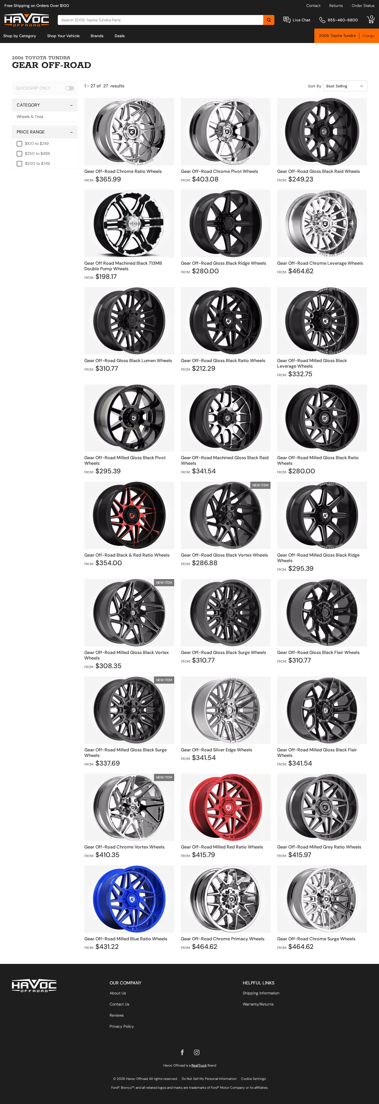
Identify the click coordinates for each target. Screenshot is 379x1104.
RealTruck (199, 1065)
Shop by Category (19, 35)
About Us (118, 993)
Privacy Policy (122, 1026)
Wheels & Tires (30, 116)
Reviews (117, 1015)
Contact (313, 5)
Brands (97, 35)
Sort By (314, 86)
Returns (336, 5)
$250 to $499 (37, 153)
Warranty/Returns (258, 1004)
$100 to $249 (37, 143)
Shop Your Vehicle (63, 35)
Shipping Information (261, 993)
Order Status (363, 5)
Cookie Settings (253, 1079)
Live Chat (301, 20)
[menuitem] (19, 36)
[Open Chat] (286, 20)
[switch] (44, 88)
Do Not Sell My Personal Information (209, 1079)
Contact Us (119, 1004)
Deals (120, 35)
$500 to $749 (37, 163)
